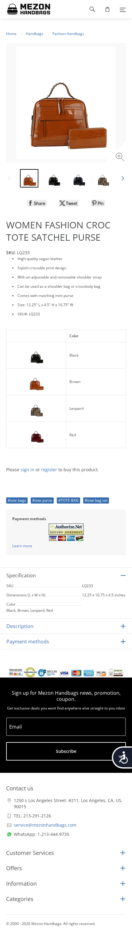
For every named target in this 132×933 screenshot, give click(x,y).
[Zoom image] (121, 158)
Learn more (22, 545)
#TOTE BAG (68, 500)
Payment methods (27, 641)
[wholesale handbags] (25, 9)
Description (19, 626)
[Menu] (122, 9)
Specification (21, 575)
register (49, 469)
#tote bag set (96, 500)
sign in (27, 469)
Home (11, 33)
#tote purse (42, 500)
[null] (37, 203)
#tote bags (17, 500)
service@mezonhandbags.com (45, 825)
